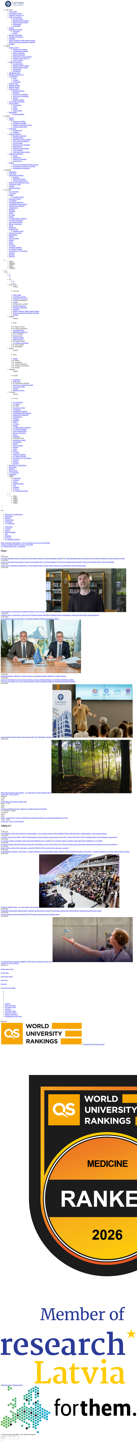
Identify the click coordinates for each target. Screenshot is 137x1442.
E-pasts (15, 482)
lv (6, 272)
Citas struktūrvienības (19, 431)
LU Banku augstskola (20, 429)
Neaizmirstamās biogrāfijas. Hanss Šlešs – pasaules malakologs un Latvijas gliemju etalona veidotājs (33, 851)
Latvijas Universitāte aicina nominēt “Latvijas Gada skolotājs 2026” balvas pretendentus (29, 562)
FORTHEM (17, 478)
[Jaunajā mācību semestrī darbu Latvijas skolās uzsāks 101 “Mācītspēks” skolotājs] (92, 737)
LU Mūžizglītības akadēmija (22, 427)
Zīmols (15, 435)
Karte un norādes (10, 1005)
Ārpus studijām (19, 345)
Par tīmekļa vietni (10, 1007)
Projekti (17, 367)
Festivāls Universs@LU (20, 298)
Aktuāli (15, 358)
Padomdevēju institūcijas (20, 415)
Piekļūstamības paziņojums (13, 1016)
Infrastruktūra (17, 442)
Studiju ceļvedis (20, 327)
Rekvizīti (16, 463)
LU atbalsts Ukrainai (19, 456)
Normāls (12, 264)
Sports (15, 449)
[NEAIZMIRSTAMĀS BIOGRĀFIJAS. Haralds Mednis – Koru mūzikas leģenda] (80, 833)
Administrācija (17, 417)
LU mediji (16, 453)
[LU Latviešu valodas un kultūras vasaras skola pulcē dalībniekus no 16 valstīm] (76, 841)
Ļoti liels (12, 268)
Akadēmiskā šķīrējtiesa (20, 411)
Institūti (15, 426)
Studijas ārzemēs (18, 339)
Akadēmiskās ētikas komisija (22, 413)
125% (15, 500)
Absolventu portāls (19, 387)
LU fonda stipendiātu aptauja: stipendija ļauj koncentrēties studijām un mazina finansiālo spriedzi (31, 558)
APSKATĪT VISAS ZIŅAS (10, 794)
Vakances (16, 460)
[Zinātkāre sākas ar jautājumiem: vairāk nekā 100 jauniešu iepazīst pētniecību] (74, 615)
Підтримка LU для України (22, 458)
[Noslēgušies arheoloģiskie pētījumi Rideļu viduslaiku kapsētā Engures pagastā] (76, 911)
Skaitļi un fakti (19, 438)
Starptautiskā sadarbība (22, 383)
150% (15, 502)
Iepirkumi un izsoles (19, 440)
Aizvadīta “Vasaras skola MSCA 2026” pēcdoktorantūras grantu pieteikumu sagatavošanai (29, 837)
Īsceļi (11, 476)
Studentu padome (18, 337)
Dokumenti (16, 436)
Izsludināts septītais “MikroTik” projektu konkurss (17, 676)
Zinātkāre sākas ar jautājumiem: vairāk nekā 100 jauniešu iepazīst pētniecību (25, 615)
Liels (11, 266)
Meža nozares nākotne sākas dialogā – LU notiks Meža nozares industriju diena (26, 793)
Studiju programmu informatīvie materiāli (26, 313)
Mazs (11, 262)
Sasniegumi (18, 362)
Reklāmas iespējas (18, 390)
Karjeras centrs (17, 336)
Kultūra (15, 451)
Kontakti (15, 315)
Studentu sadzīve (20, 341)
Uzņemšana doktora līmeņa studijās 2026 (14, 802)
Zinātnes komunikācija (22, 366)
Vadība (17, 406)
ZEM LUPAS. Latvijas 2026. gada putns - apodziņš (17, 848)
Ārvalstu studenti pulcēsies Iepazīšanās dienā (15, 914)
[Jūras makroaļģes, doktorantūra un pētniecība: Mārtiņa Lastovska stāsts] (86, 611)
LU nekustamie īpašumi (20, 491)
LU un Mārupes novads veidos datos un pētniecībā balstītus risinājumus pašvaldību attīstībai (30, 619)
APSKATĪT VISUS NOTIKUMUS (12, 821)
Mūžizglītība (18, 346)
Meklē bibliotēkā (18, 483)
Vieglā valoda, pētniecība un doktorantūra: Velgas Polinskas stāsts (22, 565)
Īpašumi (15, 444)
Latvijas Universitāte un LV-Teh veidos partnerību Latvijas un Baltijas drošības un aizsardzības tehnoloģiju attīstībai (37, 680)
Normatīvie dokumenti (20, 307)
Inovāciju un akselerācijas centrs (23, 385)
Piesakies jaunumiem (19, 306)
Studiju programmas (21, 300)
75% (15, 496)
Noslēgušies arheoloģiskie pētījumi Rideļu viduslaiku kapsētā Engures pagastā (26, 911)
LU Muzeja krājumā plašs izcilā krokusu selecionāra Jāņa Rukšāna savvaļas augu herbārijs (29, 844)
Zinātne (17, 360)
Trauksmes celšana (11, 1013)
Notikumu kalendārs (19, 454)
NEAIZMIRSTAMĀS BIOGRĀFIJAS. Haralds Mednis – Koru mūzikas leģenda (27, 833)
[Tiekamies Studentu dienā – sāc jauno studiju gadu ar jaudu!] (79, 907)
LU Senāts (16, 404)
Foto (14, 485)
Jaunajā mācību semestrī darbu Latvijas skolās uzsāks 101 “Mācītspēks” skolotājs (26, 737)
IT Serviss (16, 489)
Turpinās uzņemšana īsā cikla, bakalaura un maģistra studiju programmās (24, 809)
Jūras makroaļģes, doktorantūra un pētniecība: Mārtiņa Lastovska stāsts (23, 611)
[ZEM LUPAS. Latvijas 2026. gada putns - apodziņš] (51, 848)
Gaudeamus (16, 379)
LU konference (9, 523)
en (13, 283)
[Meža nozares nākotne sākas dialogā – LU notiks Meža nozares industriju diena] (91, 793)
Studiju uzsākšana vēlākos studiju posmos (26, 311)
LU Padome (17, 409)
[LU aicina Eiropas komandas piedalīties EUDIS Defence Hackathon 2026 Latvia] (93, 961)
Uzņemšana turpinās (19, 297)
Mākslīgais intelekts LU (20, 332)
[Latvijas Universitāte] (14, 6)
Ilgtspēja (15, 447)
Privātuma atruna (10, 1011)
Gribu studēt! (17, 295)
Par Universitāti (18, 402)
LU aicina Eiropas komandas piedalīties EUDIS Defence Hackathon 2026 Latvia (27, 961)
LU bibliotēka (19, 334)
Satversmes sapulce (19, 408)
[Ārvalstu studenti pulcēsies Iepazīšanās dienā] (44, 914)
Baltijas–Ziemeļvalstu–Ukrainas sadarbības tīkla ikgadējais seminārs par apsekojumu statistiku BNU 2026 (34, 818)
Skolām (15, 302)
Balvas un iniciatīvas (19, 433)
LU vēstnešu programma (20, 343)
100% (15, 498)
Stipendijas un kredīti (21, 304)
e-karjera (15, 388)
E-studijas (16, 480)
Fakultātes (16, 309)
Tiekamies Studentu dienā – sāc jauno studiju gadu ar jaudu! (20, 907)
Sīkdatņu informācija (11, 1014)
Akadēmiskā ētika (18, 330)
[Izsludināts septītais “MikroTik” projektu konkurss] (49, 676)
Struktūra (16, 418)
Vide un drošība (18, 445)
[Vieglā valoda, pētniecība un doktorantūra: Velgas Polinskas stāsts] (64, 565)
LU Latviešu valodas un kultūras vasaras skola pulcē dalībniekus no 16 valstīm (26, 841)
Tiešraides (16, 487)
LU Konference (14, 472)
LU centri (16, 424)
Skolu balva (16, 381)
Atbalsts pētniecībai (21, 364)
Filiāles (15, 422)
